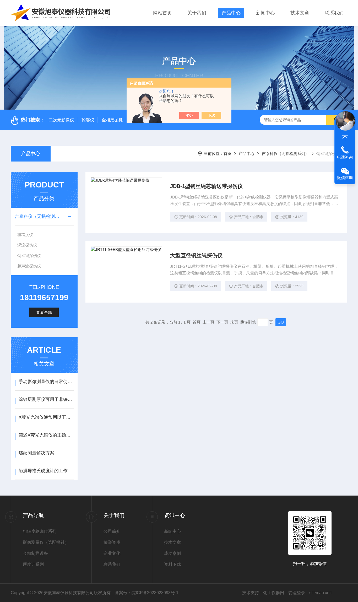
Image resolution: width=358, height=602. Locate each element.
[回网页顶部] (345, 138)
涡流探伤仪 (27, 245)
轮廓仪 (88, 120)
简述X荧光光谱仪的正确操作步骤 (46, 435)
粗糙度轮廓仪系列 (39, 531)
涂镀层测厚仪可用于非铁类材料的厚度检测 (46, 399)
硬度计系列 (33, 564)
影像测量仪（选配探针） (46, 542)
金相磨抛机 (112, 120)
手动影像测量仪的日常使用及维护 (46, 381)
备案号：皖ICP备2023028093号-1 (146, 592)
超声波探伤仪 (29, 266)
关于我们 (196, 12)
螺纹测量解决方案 (36, 452)
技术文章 (299, 12)
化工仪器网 (273, 592)
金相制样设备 (35, 553)
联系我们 (334, 12)
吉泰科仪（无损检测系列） (285, 153)
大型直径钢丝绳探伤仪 (196, 255)
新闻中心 (265, 12)
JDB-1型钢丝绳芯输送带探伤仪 (206, 186)
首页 (227, 153)
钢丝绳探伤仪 (29, 255)
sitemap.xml (320, 592)
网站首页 (162, 12)
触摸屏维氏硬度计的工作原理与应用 (46, 470)
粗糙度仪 (25, 234)
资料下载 (172, 564)
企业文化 (112, 553)
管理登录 (296, 592)
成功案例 (172, 553)
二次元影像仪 (61, 120)
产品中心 (231, 12)
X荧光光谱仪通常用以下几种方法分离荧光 (46, 417)
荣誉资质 (112, 542)
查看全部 (44, 312)
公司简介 (112, 531)
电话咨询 (345, 157)
